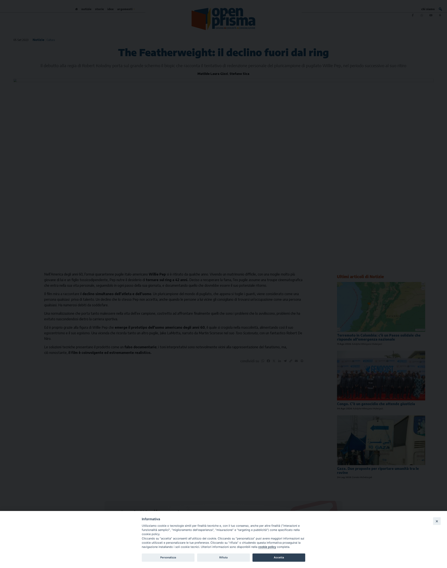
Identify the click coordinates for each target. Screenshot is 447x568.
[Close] (437, 521)
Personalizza (168, 557)
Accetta (279, 557)
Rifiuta (223, 557)
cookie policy (267, 547)
